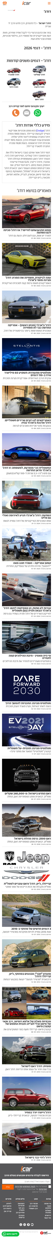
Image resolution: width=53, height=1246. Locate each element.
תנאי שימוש (48, 1207)
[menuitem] (46, 1204)
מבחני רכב (34, 1204)
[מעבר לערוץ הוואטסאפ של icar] (20, 1224)
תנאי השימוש (29, 1186)
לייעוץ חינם (12, 1234)
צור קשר (47, 1218)
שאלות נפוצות (48, 1211)
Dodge (40, 130)
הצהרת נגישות (21, 1216)
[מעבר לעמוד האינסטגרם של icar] (24, 1224)
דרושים (48, 1215)
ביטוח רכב (7, 1208)
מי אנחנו (47, 1204)
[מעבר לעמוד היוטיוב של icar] (32, 1224)
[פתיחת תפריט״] (49, 3)
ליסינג (8, 1204)
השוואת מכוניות (21, 1205)
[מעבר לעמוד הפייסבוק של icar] (28, 1224)
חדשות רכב (33, 1206)
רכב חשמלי (33, 1208)
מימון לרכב (7, 1206)
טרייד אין (7, 1211)
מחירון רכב (20, 1213)
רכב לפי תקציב (21, 1209)
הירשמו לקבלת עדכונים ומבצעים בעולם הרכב (26, 1175)
